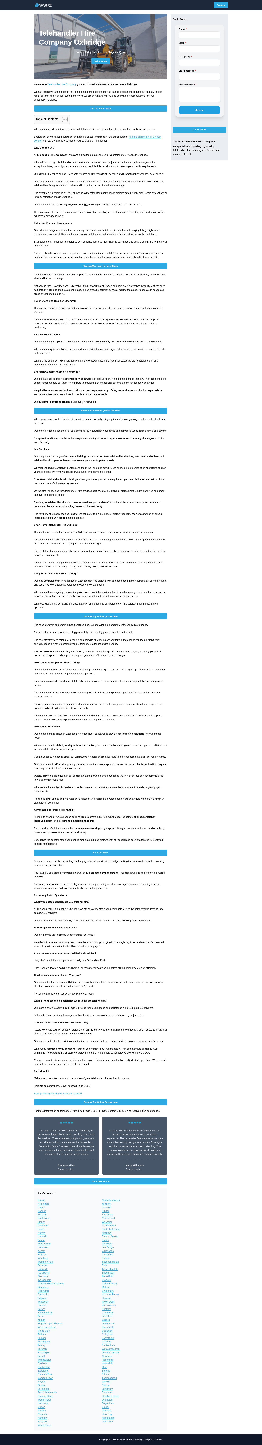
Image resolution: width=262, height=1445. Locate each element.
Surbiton (42, 1349)
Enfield (105, 1258)
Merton (41, 1407)
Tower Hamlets (110, 1269)
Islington (42, 1421)
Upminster (107, 1421)
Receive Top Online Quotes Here (101, 616)
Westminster (44, 1399)
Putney (41, 1345)
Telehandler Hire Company (61, 84)
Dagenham (108, 1403)
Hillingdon (48, 1093)
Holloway (43, 1403)
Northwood (43, 1218)
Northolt (67, 1093)
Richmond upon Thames (51, 1283)
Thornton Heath (110, 1262)
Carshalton (108, 1251)
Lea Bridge (108, 1247)
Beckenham (108, 1345)
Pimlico (42, 1385)
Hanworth (43, 1269)
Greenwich (108, 1312)
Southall (77, 1093)
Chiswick (42, 1294)
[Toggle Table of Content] (63, 119)
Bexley (105, 1407)
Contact (221, 5)
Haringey (42, 1418)
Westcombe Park (111, 1349)
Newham (107, 1356)
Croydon (106, 1298)
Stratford (106, 1309)
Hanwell (42, 1236)
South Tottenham (111, 1229)
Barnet (41, 1356)
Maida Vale (44, 1330)
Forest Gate (108, 1338)
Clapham (42, 1414)
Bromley (106, 1280)
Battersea (43, 1370)
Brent (40, 1316)
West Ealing (44, 1243)
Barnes (41, 1309)
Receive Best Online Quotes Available (100, 410)
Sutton (105, 1240)
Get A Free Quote (100, 1181)
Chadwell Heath (110, 1396)
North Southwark (111, 1200)
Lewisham (107, 1316)
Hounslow (43, 1247)
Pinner (41, 1222)
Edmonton (107, 1254)
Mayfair (41, 1381)
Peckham (107, 1243)
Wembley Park (45, 1262)
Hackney (106, 1232)
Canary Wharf (109, 1283)
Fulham (42, 1334)
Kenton (41, 1251)
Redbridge (107, 1360)
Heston (41, 1229)
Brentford (42, 1265)
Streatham (107, 1214)
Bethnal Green (110, 1236)
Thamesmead (109, 1378)
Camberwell (108, 1218)
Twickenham (44, 1280)
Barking (106, 1370)
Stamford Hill (109, 1225)
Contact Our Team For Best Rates (100, 266)
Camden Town (45, 1374)
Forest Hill (107, 1276)
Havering (107, 1414)
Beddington (108, 1272)
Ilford (104, 1367)
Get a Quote (100, 61)
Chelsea (42, 1363)
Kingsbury (43, 1287)
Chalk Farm (44, 1367)
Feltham (42, 1254)
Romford (106, 1410)
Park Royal (44, 1272)
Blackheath (108, 1327)
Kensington (44, 1341)
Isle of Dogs (108, 1301)
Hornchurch (108, 1418)
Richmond (43, 1291)
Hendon (42, 1305)
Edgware (42, 1298)
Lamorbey (107, 1389)
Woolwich (107, 1363)
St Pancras (43, 1389)
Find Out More (100, 852)
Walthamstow (109, 1305)
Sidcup (105, 1385)
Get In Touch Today (101, 108)
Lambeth (106, 1207)
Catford (106, 1320)
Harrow (41, 1232)
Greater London (110, 1352)
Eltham (105, 1374)
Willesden (43, 1301)
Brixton (105, 1211)
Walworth (107, 1222)
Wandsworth (44, 1360)
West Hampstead (47, 1327)
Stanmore (43, 1276)
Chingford (107, 1334)
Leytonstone (108, 1323)
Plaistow (106, 1341)
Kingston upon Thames (50, 1323)
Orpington (107, 1399)
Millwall (106, 1287)
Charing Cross (45, 1396)
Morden (42, 1410)
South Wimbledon (47, 1392)
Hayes (58, 1093)
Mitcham (106, 1203)
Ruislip (38, 1093)
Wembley (43, 1258)
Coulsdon (107, 1330)
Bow (104, 1265)
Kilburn (41, 1320)
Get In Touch (199, 130)
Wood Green (44, 1425)
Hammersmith (45, 1312)
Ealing (41, 1240)
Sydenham (108, 1291)
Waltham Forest (110, 1294)
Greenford (43, 1225)
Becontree (107, 1392)
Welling (106, 1381)
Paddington (44, 1352)
